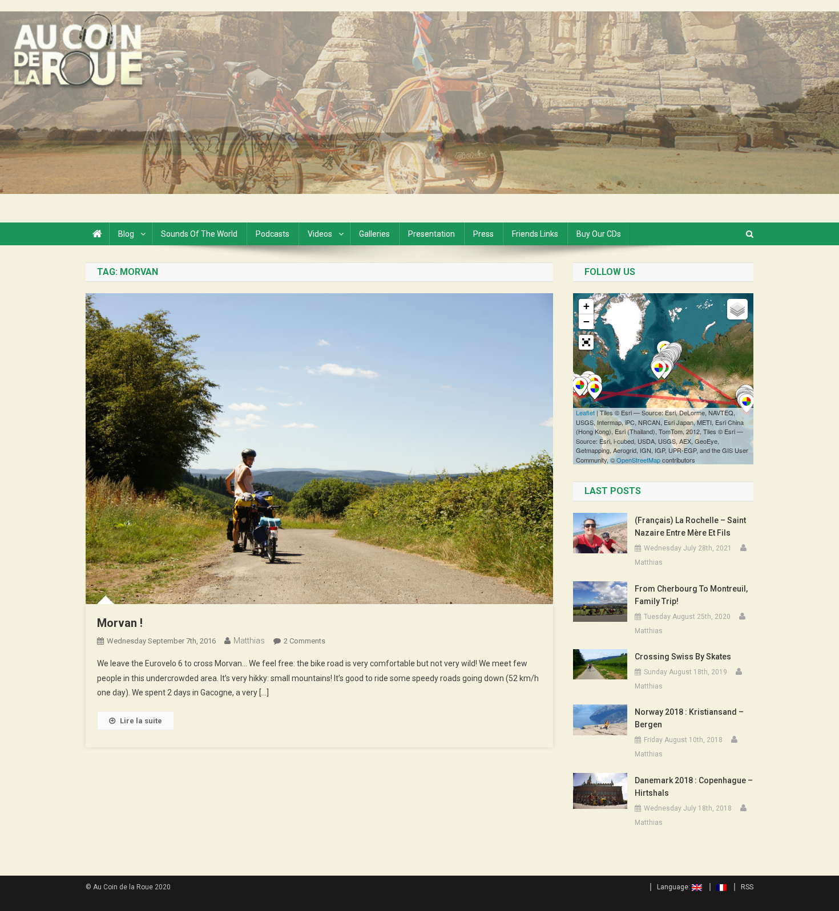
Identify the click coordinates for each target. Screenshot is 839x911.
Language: (674, 887)
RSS (747, 887)
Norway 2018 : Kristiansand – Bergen (689, 718)
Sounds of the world (199, 233)
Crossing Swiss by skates (683, 656)
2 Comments (304, 641)
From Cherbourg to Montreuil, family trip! (691, 595)
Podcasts (272, 233)
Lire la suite (141, 720)
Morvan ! (120, 623)
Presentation (431, 233)
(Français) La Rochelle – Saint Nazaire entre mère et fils (690, 526)
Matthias (249, 640)
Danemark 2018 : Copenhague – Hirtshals (694, 786)
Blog (126, 233)
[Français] (718, 887)
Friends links (535, 233)
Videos (320, 233)
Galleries (374, 233)
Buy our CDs (598, 233)
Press (483, 233)
